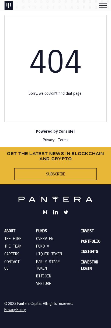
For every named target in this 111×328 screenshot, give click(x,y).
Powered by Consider (55, 131)
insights (89, 251)
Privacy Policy (15, 309)
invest (87, 230)
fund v (42, 246)
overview (44, 238)
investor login (89, 265)
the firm (13, 238)
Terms (63, 139)
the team (13, 246)
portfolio (90, 241)
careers (11, 254)
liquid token (49, 254)
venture (43, 283)
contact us (11, 265)
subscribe (55, 174)
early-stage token (48, 265)
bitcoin (43, 276)
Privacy (49, 139)
